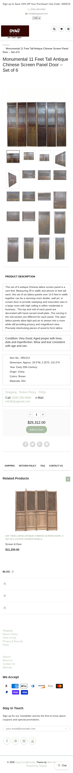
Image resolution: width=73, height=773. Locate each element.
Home (6, 45)
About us (8, 660)
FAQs (42, 392)
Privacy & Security (13, 641)
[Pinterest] (15, 741)
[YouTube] (32, 741)
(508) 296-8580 (21, 397)
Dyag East (20, 762)
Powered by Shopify (36, 765)
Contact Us (56, 466)
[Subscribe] (66, 729)
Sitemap (7, 667)
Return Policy (27, 392)
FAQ (43, 466)
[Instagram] (23, 741)
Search (7, 656)
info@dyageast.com (38, 13)
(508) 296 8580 (37, 9)
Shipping (11, 392)
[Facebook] (6, 741)
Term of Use (9, 637)
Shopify (32, 762)
